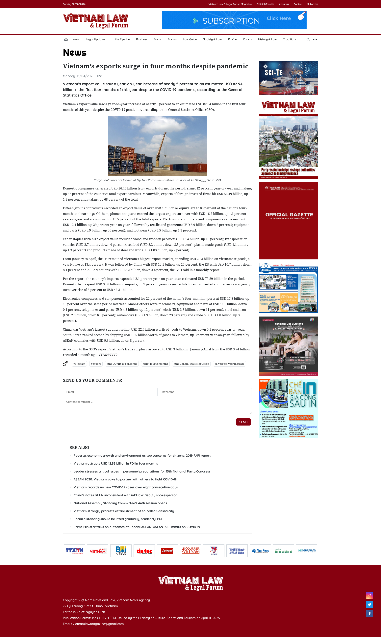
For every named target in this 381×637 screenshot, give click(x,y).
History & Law (267, 39)
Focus (158, 39)
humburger (315, 39)
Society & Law (212, 39)
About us (284, 4)
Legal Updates (95, 39)
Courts (247, 39)
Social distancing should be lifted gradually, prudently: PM (118, 519)
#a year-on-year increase (229, 363)
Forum (172, 39)
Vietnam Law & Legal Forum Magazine (230, 4)
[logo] (190, 583)
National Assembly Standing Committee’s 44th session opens (120, 503)
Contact (298, 4)
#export (96, 363)
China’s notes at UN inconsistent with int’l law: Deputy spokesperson (126, 495)
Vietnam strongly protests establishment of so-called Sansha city (124, 511)
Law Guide (190, 39)
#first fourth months (155, 363)
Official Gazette (265, 4)
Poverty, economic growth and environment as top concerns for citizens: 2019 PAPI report (142, 455)
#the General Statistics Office (191, 363)
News (76, 39)
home (66, 39)
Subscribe (312, 4)
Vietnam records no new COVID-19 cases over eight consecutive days (126, 487)
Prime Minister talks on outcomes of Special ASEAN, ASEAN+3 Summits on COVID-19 (137, 527)
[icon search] (308, 39)
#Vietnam (79, 363)
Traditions (289, 39)
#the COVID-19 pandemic (122, 363)
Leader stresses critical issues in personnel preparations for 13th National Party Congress (142, 471)
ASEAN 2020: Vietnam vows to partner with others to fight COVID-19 (125, 479)
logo (95, 21)
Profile (232, 39)
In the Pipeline (121, 39)
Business (141, 39)
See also (79, 447)
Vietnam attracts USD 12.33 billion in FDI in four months (116, 463)
